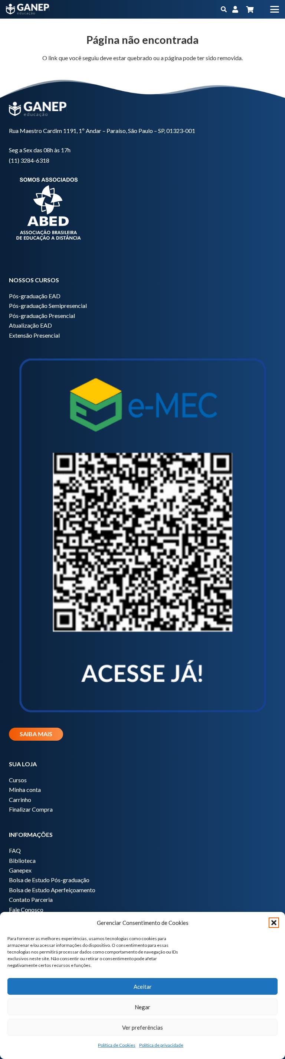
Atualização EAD (30, 325)
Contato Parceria (31, 899)
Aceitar (143, 986)
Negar (142, 1007)
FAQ (15, 850)
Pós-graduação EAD (34, 295)
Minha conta (25, 789)
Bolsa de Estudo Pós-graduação (49, 879)
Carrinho (20, 799)
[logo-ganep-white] (27, 9)
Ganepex (20, 870)
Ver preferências (142, 1027)
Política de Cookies (116, 1045)
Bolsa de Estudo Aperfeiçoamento (52, 889)
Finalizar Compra (31, 809)
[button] (274, 922)
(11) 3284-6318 (29, 160)
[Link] (235, 9)
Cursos (18, 779)
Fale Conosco (26, 909)
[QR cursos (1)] (142, 532)
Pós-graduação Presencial (42, 315)
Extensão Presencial (34, 335)
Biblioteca (22, 860)
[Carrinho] (249, 9)
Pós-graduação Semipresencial (48, 305)
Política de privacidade (161, 1045)
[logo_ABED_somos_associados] (142, 208)
